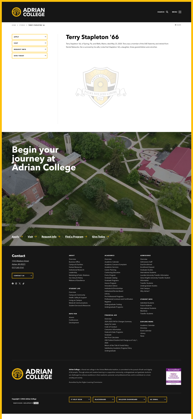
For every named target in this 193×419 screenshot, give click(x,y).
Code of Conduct (111, 327)
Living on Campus (75, 300)
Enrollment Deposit (147, 267)
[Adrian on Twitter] (20, 283)
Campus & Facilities (76, 264)
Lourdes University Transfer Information (154, 275)
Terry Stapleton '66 (36, 25)
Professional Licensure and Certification (119, 299)
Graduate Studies (146, 270)
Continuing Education (112, 272)
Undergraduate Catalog (113, 304)
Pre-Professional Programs (114, 296)
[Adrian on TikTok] (23, 283)
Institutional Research (76, 270)
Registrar (108, 302)
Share (178, 25)
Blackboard (100, 399)
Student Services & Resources (79, 305)
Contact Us (19, 276)
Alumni (71, 317)
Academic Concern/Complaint (116, 264)
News (142, 336)
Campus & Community (77, 295)
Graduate (108, 335)
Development (74, 323)
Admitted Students (147, 303)
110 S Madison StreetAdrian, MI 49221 (20, 262)
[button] (163, 12)
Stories (22, 25)
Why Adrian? (144, 291)
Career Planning (110, 270)
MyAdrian (143, 311)
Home (14, 25)
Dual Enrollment (146, 264)
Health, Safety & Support (78, 298)
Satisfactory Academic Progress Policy (118, 348)
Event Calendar (145, 331)
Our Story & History (76, 278)
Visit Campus (145, 288)
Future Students (146, 305)
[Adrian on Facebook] (13, 283)
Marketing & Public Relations (79, 275)
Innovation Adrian (111, 286)
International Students (148, 272)
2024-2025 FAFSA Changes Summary (118, 321)
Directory (143, 328)
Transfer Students (146, 283)
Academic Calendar (112, 262)
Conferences (73, 320)
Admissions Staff (146, 262)
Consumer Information (113, 329)
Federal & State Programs (114, 332)
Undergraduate (110, 351)
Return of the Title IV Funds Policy (117, 345)
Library (107, 294)
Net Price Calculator (112, 337)
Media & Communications (78, 303)
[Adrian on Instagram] (16, 283)
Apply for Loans (110, 324)
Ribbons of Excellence (77, 280)
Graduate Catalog (111, 278)
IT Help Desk (76, 399)
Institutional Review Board (114, 291)
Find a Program (110, 275)
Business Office (74, 262)
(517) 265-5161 (18, 267)
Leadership (73, 272)
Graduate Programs (112, 280)
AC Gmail (154, 399)
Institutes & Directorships (114, 288)
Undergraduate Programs (114, 307)
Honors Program (110, 283)
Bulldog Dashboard (128, 399)
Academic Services (111, 267)
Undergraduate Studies (148, 286)
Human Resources (75, 267)
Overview (72, 259)
